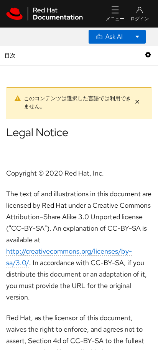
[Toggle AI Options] (137, 37)
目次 (11, 55)
